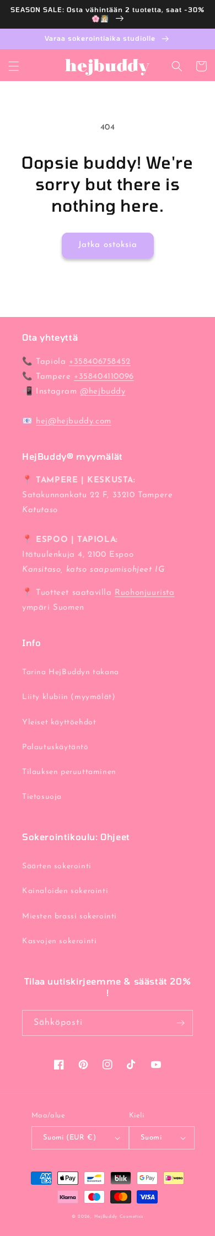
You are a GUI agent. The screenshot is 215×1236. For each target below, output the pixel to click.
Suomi (151, 1137)
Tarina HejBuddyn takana (70, 672)
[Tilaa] (180, 1023)
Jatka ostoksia (107, 245)
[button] (14, 66)
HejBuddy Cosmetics (119, 1216)
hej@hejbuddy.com (73, 421)
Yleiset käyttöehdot (59, 722)
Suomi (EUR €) (69, 1137)
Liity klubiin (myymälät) (68, 697)
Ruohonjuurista (144, 593)
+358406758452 (100, 362)
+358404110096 (104, 377)
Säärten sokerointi (57, 866)
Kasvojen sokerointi (59, 941)
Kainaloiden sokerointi (65, 891)
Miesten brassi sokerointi (69, 916)
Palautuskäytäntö (55, 747)
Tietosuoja (42, 797)
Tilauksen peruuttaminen (69, 772)
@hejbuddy (102, 392)
